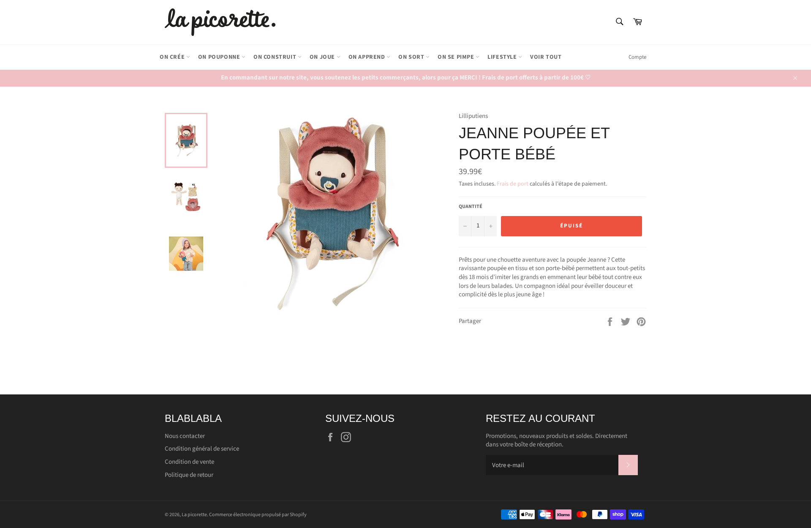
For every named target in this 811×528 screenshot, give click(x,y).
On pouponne (220, 57)
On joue (323, 57)
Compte (637, 57)
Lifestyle (502, 57)
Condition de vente (189, 461)
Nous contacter (185, 436)
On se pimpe (457, 57)
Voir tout (545, 57)
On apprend (367, 57)
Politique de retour (189, 475)
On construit (275, 57)
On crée (173, 57)
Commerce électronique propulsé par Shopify (258, 514)
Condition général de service (202, 448)
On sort (412, 57)
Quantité (470, 206)
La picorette (194, 514)
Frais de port (512, 184)
